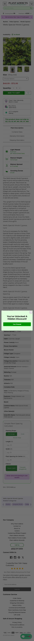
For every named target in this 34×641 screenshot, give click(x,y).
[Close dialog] (31, 312)
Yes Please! (17, 324)
